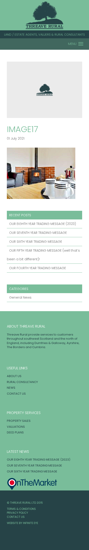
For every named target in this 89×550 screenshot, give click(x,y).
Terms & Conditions (21, 509)
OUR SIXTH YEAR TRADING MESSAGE (35, 241)
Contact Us (16, 393)
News (11, 388)
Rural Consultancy (22, 382)
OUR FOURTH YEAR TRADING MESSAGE (37, 268)
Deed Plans (15, 432)
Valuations (16, 427)
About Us (14, 376)
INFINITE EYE (30, 523)
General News (20, 297)
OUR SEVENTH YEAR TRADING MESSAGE (38, 232)
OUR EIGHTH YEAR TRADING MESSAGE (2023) (42, 224)
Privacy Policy (17, 513)
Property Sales (19, 421)
